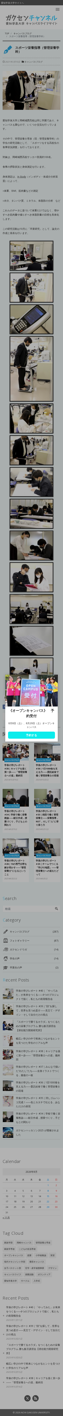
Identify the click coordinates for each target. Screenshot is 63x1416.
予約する (31, 735)
